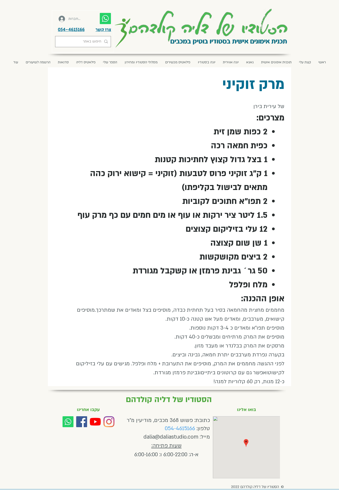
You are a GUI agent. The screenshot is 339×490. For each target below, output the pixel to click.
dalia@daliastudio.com (170, 437)
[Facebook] (81, 421)
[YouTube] (95, 421)
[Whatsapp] (68, 421)
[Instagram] (108, 421)
